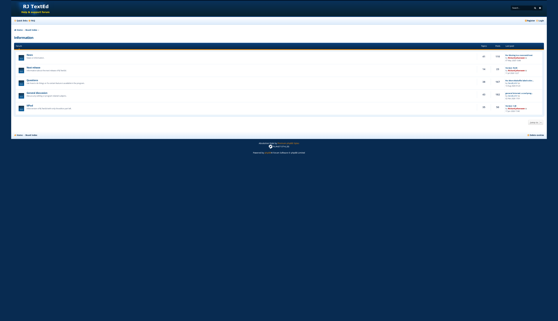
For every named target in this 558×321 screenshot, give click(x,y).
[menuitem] (31, 20)
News (30, 55)
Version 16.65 (511, 68)
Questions (32, 80)
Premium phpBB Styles (288, 143)
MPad (30, 105)
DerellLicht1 (513, 83)
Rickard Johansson (516, 58)
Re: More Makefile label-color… (519, 80)
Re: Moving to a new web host (518, 55)
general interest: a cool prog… (519, 93)
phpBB (268, 152)
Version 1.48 (510, 106)
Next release (33, 67)
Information (23, 37)
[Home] (32, 8)
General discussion (37, 93)
